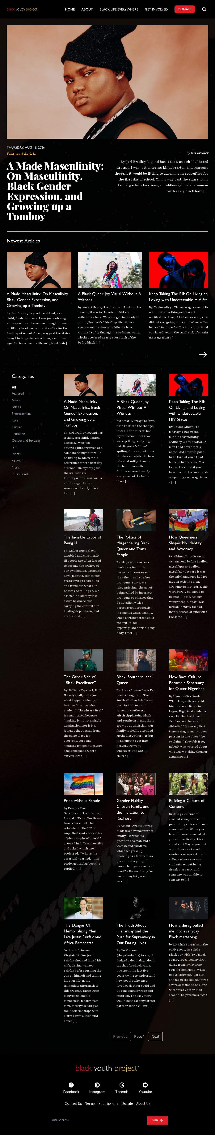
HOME (70, 10)
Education (18, 434)
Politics (16, 407)
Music (16, 468)
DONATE (184, 9)
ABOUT (87, 10)
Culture (17, 427)
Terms (90, 1103)
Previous (120, 1036)
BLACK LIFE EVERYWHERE (119, 10)
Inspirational (20, 474)
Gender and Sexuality (26, 441)
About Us (143, 1103)
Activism (17, 461)
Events (16, 454)
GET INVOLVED (156, 10)
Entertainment (21, 414)
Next (155, 1036)
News (16, 400)
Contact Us (73, 1103)
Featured (18, 394)
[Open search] (204, 9)
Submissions (108, 1103)
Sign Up (157, 1120)
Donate (127, 1103)
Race (15, 421)
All (14, 387)
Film (14, 447)
